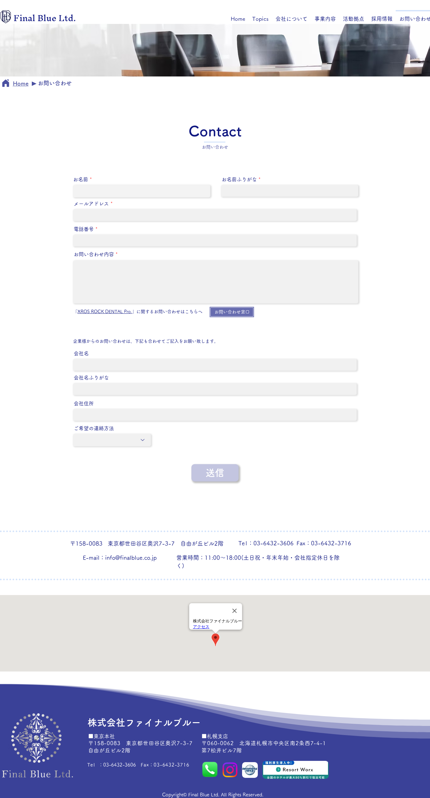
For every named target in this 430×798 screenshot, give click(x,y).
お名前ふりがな (239, 179)
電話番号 (84, 229)
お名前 (80, 179)
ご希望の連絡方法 (94, 428)
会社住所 (84, 403)
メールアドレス (91, 203)
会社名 (81, 353)
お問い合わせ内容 (94, 254)
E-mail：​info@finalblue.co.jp (120, 557)
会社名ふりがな (91, 377)
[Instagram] (230, 770)
